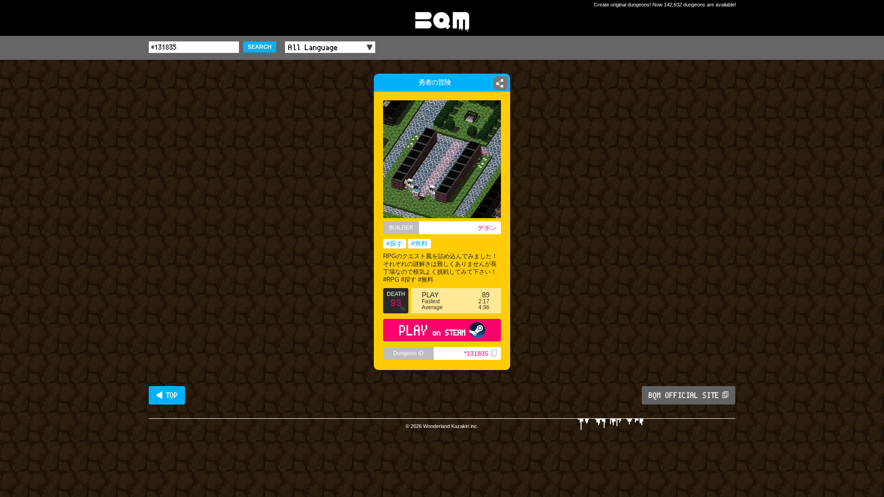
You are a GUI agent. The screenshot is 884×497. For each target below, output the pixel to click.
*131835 (476, 353)
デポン (487, 227)
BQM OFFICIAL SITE (684, 395)
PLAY (432, 330)
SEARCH (260, 47)
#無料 (419, 243)
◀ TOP (167, 395)
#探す (394, 243)
